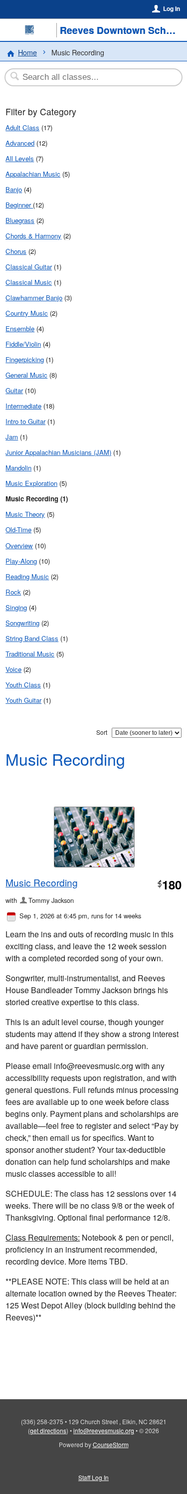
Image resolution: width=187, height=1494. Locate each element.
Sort (101, 732)
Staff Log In (93, 1477)
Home (27, 52)
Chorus (15, 251)
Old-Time (18, 529)
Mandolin (18, 467)
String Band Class (31, 638)
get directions (48, 1430)
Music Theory (25, 514)
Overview (19, 545)
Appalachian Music (32, 174)
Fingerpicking (24, 359)
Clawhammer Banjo (33, 297)
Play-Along (21, 561)
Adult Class (22, 127)
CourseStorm (111, 1444)
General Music (26, 375)
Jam (11, 436)
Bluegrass (19, 220)
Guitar (14, 390)
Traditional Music (29, 653)
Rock (13, 592)
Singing (16, 607)
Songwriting (22, 623)
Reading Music (27, 576)
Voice (13, 669)
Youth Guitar (23, 700)
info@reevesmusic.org (103, 1430)
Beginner (19, 205)
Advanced (19, 143)
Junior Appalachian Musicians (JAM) (58, 452)
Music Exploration (31, 483)
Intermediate (23, 406)
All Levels (19, 158)
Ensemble (19, 328)
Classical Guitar (28, 266)
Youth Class (23, 684)
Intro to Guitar (25, 421)
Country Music (26, 313)
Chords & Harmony (33, 235)
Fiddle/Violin (23, 344)
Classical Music (28, 282)
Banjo (13, 189)
